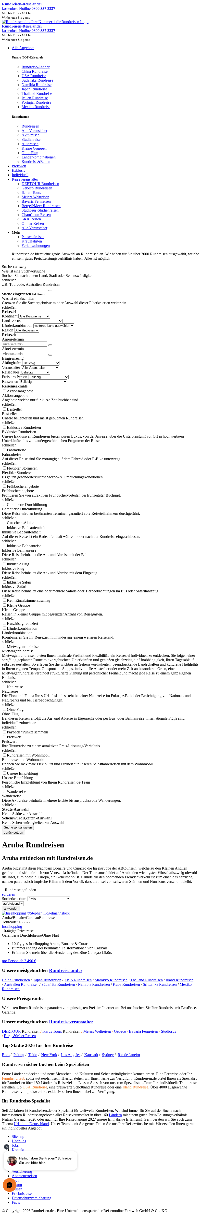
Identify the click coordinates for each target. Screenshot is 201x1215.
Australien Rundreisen (21, 984)
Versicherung (22, 1171)
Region (7, 330)
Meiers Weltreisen (97, 1031)
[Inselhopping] (36, 913)
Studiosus (168, 1031)
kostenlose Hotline (28, 8)
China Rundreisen (16, 980)
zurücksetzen (13, 832)
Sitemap (18, 1136)
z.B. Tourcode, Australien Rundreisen (31, 284)
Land (6, 321)
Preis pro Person (14, 377)
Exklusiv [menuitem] (18, 170)
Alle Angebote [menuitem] (23, 48)
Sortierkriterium (14, 899)
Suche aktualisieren (18, 827)
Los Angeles (70, 1055)
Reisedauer (10, 372)
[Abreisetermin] (50, 355)
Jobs (15, 1145)
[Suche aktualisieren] (50, 290)
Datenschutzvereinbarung (31, 1198)
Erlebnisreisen (23, 1193)
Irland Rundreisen (179, 980)
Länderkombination (17, 325)
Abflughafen (12, 363)
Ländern (115, 1115)
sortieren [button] (8, 894)
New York (49, 1055)
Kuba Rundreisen (126, 984)
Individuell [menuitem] (20, 175)
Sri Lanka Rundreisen (160, 984)
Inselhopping (12, 926)
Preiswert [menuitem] (19, 166)
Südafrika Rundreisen (58, 984)
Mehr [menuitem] (16, 232)
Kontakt (18, 1150)
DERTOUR (12, 1031)
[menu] (100, 153)
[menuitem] (30, 126)
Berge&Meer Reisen (20, 1036)
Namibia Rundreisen (94, 984)
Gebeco (120, 1031)
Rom (6, 1055)
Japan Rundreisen (47, 980)
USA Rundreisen (78, 980)
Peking (18, 1055)
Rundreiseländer (65, 970)
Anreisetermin (13, 339)
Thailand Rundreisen (146, 980)
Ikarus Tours (52, 1031)
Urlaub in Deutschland (31, 1124)
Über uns (19, 1141)
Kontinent (9, 316)
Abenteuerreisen (24, 1176)
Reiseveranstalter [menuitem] (25, 179)
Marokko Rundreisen (111, 980)
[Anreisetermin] (50, 345)
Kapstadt (91, 1055)
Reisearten (10, 381)
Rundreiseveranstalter (71, 1021)
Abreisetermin (13, 349)
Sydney (108, 1055)
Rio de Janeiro (129, 1055)
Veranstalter (11, 367)
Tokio (32, 1055)
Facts (16, 1202)
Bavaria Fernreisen (143, 1031)
